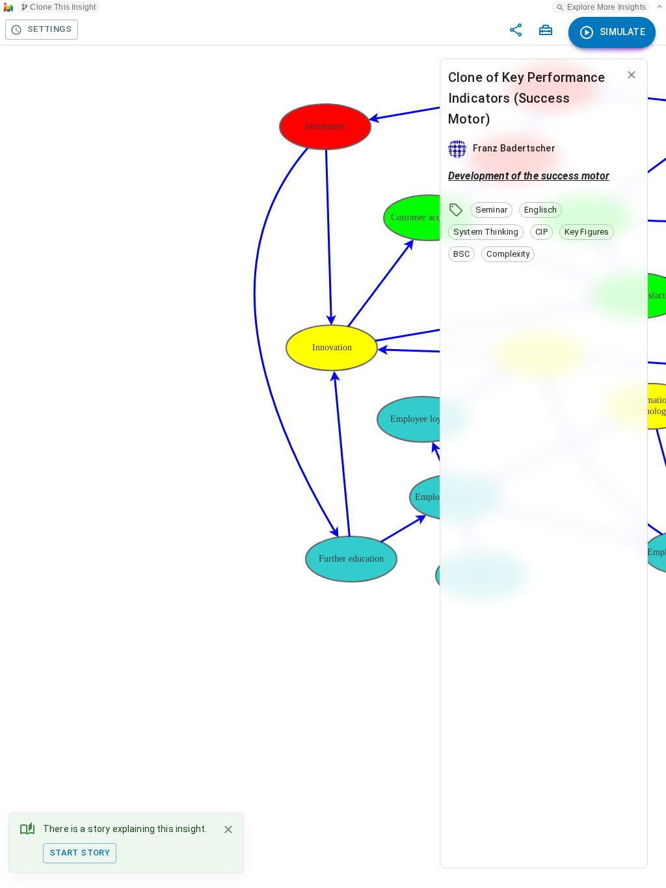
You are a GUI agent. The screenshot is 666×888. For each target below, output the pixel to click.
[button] (491, 210)
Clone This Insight (63, 7)
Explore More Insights (606, 7)
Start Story (79, 852)
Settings (49, 29)
